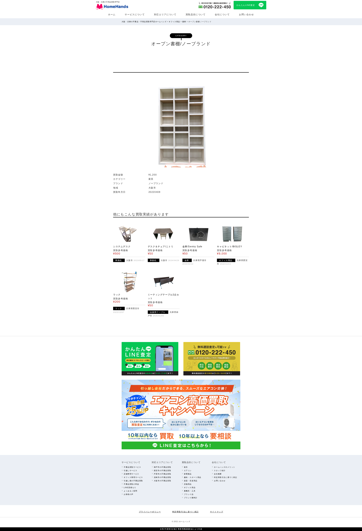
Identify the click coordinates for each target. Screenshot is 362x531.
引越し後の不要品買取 (133, 481)
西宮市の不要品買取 (162, 471)
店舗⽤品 (188, 484)
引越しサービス (130, 471)
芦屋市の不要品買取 (162, 474)
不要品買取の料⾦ (131, 484)
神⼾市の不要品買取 (162, 467)
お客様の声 (128, 494)
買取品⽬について (196, 14)
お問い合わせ (246, 14)
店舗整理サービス (131, 474)
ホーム (112, 14)
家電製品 (188, 474)
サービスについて (135, 14)
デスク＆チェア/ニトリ (161, 246)
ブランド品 (189, 494)
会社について (222, 14)
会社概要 (218, 474)
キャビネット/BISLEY (229, 246)
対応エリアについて (165, 14)
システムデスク (122, 246)
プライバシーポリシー (150, 512)
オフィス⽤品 (190, 488)
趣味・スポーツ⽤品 (192, 477)
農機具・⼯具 (190, 491)
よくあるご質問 (130, 491)
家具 (186, 467)
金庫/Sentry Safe (192, 246)
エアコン (188, 471)
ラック (117, 294)
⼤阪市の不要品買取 (162, 481)
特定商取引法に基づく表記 (225, 477)
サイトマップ (216, 512)
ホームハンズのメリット (224, 467)
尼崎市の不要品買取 (162, 477)
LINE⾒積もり (130, 488)
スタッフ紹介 (220, 471)
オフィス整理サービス (133, 477)
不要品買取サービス (132, 467)
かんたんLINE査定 (245, 5)
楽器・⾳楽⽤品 (190, 481)
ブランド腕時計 (190, 498)
